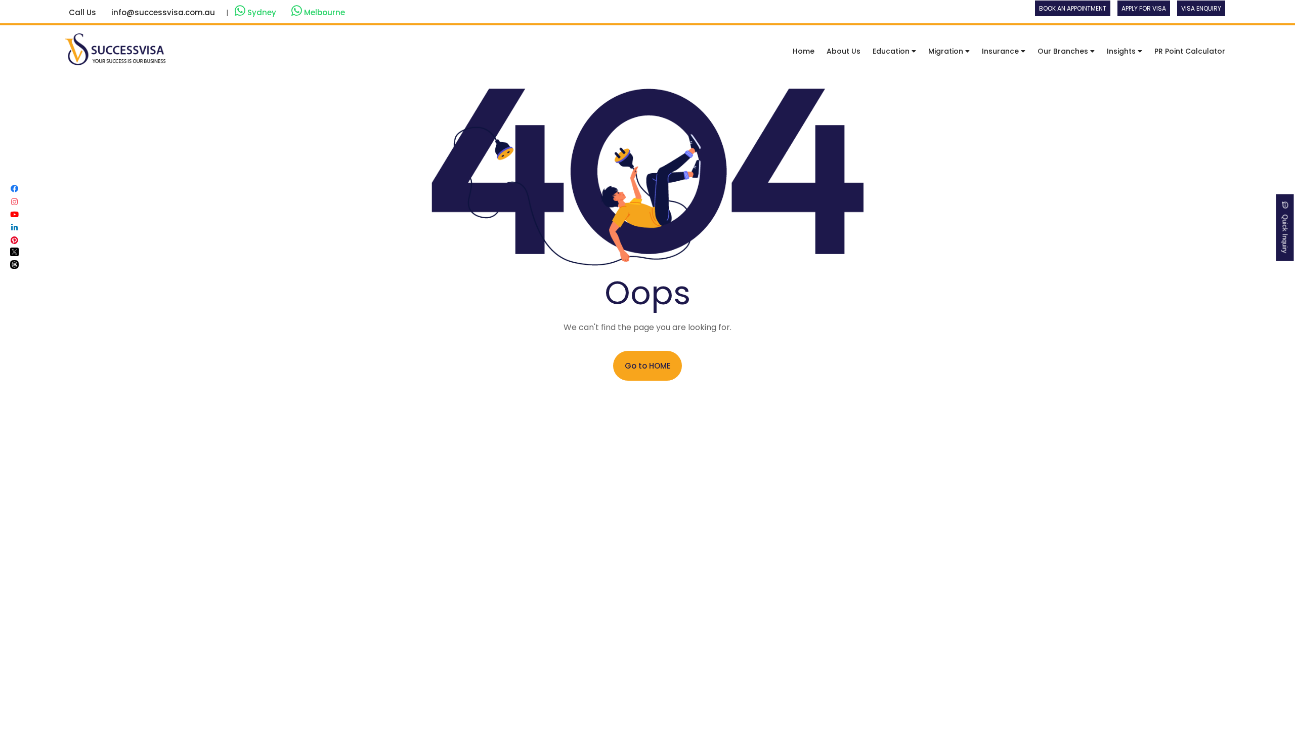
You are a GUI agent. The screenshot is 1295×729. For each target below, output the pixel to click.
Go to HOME (648, 365)
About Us (843, 51)
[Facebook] (14, 188)
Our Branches (1064, 51)
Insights (1122, 51)
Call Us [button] (82, 12)
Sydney (261, 12)
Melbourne (323, 12)
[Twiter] (14, 253)
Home (803, 51)
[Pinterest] (14, 240)
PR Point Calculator (1189, 51)
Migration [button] (946, 51)
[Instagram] (14, 201)
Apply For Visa (1143, 8)
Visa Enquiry (1201, 8)
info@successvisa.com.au (163, 12)
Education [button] (892, 51)
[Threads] (14, 266)
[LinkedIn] (14, 227)
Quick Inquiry (1285, 231)
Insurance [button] (1001, 51)
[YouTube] (14, 214)
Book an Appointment (1072, 8)
